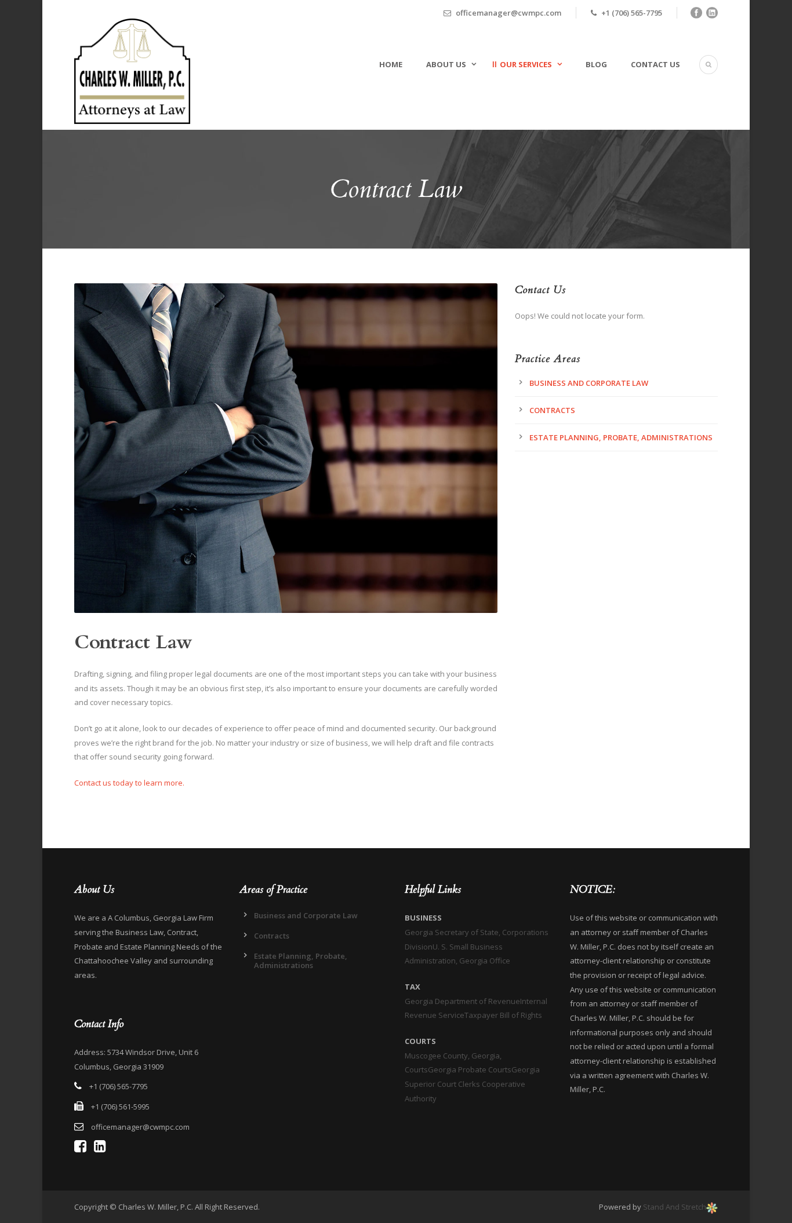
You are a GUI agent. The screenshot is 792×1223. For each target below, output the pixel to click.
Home (390, 64)
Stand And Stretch (674, 1207)
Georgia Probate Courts (469, 1069)
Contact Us (655, 64)
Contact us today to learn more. (129, 782)
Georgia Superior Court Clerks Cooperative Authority (472, 1083)
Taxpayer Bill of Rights (503, 1015)
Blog (596, 64)
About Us (446, 64)
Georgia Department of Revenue (462, 1001)
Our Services (526, 64)
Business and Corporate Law (588, 383)
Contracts (552, 410)
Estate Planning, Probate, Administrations (621, 437)
